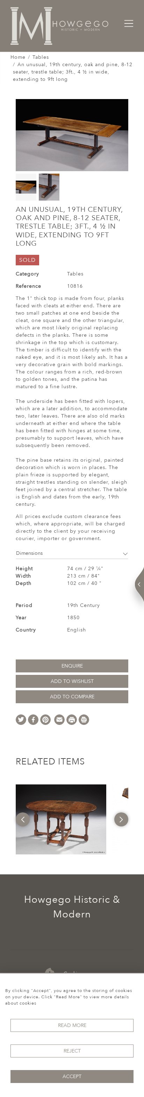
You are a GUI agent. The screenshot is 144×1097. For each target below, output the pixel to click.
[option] (61, 819)
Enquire (72, 666)
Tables (41, 57)
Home (18, 57)
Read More (72, 1025)
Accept (72, 1076)
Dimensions (29, 553)
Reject (72, 1051)
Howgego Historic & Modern (72, 907)
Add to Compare (72, 696)
